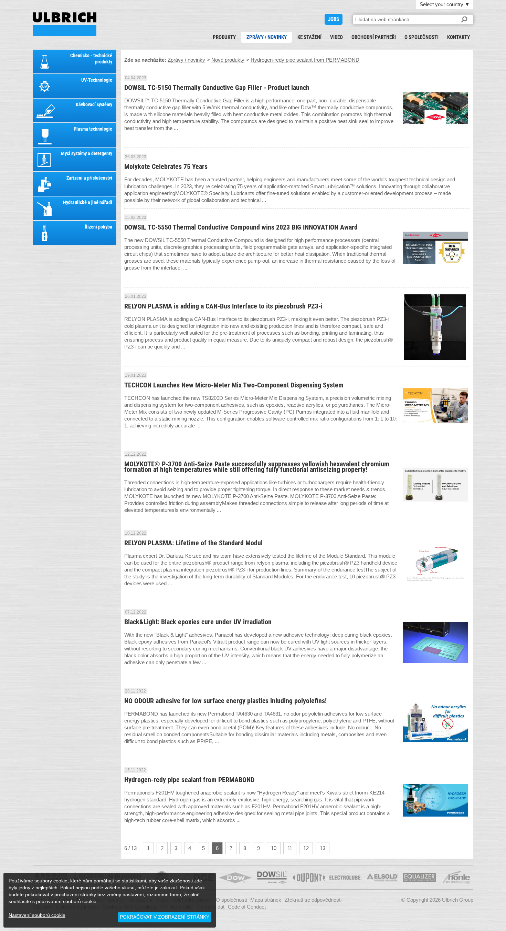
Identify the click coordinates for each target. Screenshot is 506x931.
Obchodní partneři (373, 37)
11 (289, 848)
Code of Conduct (247, 907)
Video (336, 37)
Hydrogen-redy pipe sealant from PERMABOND (64, 24)
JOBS (333, 19)
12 (306, 848)
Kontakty (458, 37)
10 (273, 848)
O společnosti (421, 37)
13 (322, 848)
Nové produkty (227, 60)
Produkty (224, 37)
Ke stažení (309, 37)
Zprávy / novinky (266, 37)
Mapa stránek (265, 900)
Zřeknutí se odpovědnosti (313, 900)
